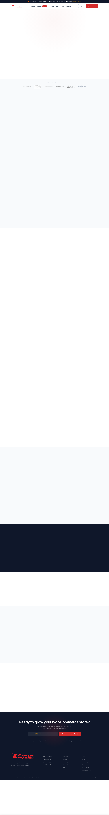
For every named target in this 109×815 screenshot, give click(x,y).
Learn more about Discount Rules (21, 294)
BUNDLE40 (56, 59)
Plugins (33, 6)
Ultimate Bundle (47, 764)
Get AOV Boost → (53, 517)
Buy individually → (37, 517)
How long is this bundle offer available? (68, 699)
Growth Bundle (47, 762)
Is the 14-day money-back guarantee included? (32, 693)
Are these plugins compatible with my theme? (31, 699)
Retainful (65, 767)
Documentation (86, 762)
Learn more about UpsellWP (19, 391)
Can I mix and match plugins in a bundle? (69, 686)
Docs (62, 6)
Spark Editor (66, 764)
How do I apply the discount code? (28, 686)
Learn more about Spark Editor (66, 441)
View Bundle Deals (42, 50)
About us (84, 756)
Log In (81, 6)
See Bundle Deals (91, 6)
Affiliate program (86, 770)
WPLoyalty (65, 762)
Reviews (51, 6)
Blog (57, 6)
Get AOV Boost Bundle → (32, 161)
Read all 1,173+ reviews (54, 656)
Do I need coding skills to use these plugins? (31, 705)
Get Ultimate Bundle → (77, 219)
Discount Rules (66, 756)
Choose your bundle (69, 734)
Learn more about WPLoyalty (66, 343)
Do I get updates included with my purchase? (70, 693)
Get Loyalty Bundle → (76, 161)
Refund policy (85, 767)
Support (68, 6)
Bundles (42, 6)
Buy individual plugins (66, 50)
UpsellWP (65, 759)
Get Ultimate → (89, 517)
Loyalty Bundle (47, 759)
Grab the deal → (76, 1)
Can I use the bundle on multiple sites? (68, 705)
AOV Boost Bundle (47, 756)
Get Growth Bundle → (32, 219)
